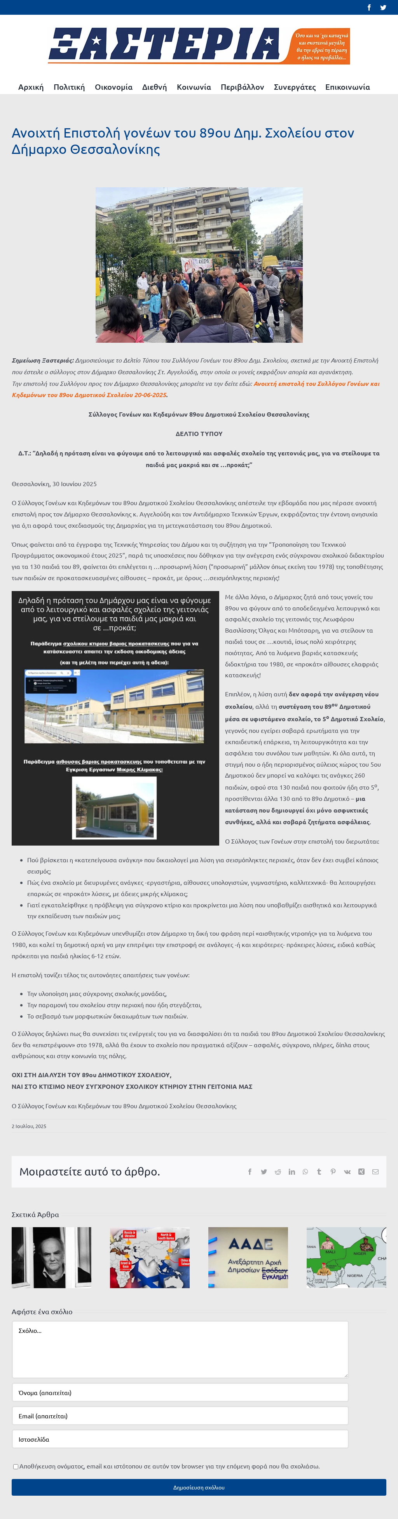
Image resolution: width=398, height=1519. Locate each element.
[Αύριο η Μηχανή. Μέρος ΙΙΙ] (346, 1257)
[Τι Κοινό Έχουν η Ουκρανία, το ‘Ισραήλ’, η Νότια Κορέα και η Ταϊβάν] (150, 1257)
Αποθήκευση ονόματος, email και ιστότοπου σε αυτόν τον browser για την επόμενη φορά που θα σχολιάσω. (169, 1466)
